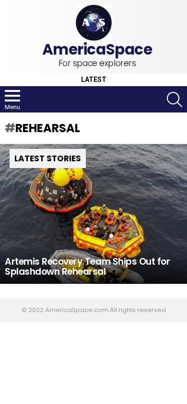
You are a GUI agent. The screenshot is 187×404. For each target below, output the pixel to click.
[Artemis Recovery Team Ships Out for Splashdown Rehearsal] (93, 214)
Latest (93, 79)
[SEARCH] (174, 100)
